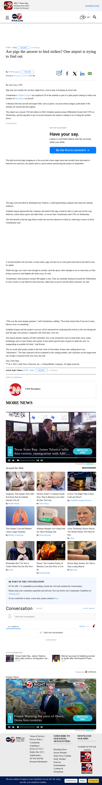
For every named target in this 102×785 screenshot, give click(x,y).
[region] (51, 640)
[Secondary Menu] (9, 17)
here (56, 598)
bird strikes (19, 98)
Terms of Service (37, 736)
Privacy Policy (36, 739)
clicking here (14, 594)
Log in (85, 608)
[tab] (13, 626)
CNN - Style (29, 370)
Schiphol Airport (24, 95)
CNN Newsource (14, 72)
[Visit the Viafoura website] (90, 672)
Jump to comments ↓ (14, 377)
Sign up (91, 608)
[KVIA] (20, 17)
